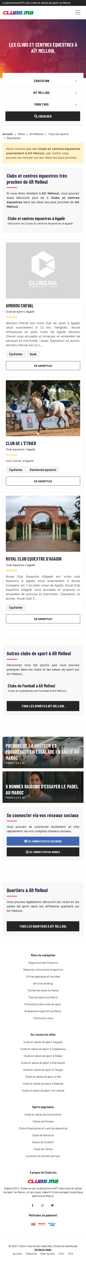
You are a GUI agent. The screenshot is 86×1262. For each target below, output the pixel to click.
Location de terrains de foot (43, 1156)
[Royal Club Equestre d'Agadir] (43, 525)
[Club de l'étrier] (43, 409)
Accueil (17, 1253)
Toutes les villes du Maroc (43, 990)
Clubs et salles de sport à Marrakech (43, 1062)
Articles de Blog (43, 983)
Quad (33, 354)
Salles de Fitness (43, 1121)
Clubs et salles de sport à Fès (43, 1076)
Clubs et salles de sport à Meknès (43, 1083)
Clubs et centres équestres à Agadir (36, 218)
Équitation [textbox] (41, 81)
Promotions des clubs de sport (43, 1004)
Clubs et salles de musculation (43, 1114)
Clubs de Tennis (43, 1149)
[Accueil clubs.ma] (18, 12)
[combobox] (42, 81)
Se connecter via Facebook (44, 841)
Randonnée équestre (43, 470)
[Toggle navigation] (77, 12)
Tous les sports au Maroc (43, 997)
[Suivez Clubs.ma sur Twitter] (52, 1205)
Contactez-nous (43, 1018)
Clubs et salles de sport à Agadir (43, 1042)
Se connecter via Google (44, 852)
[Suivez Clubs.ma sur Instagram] (42, 1205)
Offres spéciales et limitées (43, 976)
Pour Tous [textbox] (41, 104)
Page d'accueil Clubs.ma (43, 962)
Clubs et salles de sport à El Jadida (43, 1090)
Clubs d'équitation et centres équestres (43, 1128)
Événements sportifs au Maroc (43, 1011)
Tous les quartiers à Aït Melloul (43, 926)
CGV (70, 1253)
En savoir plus (43, 365)
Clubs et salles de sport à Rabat (43, 1056)
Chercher (45, 116)
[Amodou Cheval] (43, 272)
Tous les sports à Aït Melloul (43, 706)
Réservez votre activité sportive (43, 969)
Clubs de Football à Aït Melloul (31, 685)
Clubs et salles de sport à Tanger (43, 1069)
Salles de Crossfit (43, 1142)
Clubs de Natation (43, 1135)
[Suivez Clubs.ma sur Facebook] (32, 1205)
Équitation (15, 354)
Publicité (31, 1253)
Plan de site (47, 1253)
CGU (61, 1253)
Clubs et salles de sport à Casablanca (43, 1049)
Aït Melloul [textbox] (41, 92)
